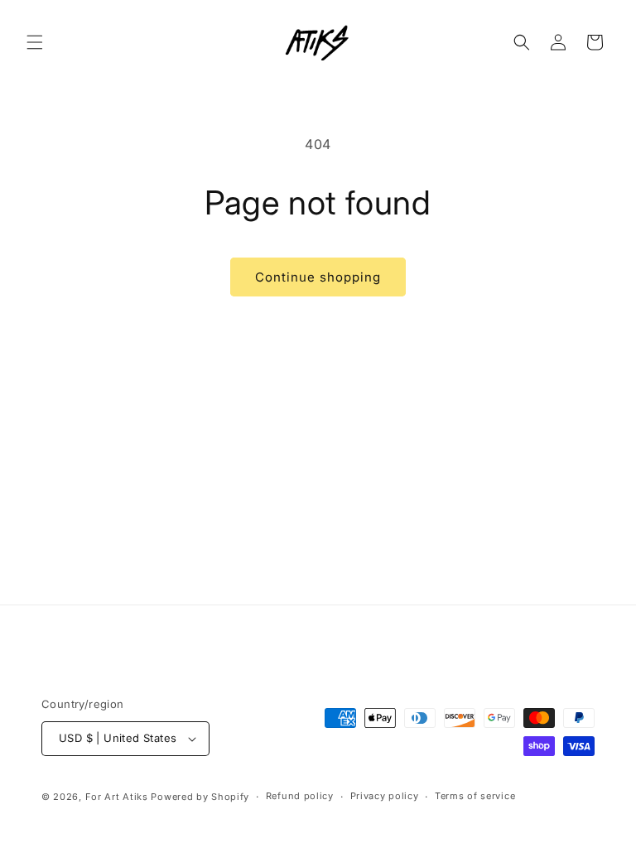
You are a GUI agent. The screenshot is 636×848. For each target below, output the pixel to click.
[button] (35, 42)
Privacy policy (384, 796)
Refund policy (300, 796)
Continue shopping (318, 277)
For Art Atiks (118, 796)
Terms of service (475, 796)
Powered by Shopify (200, 796)
